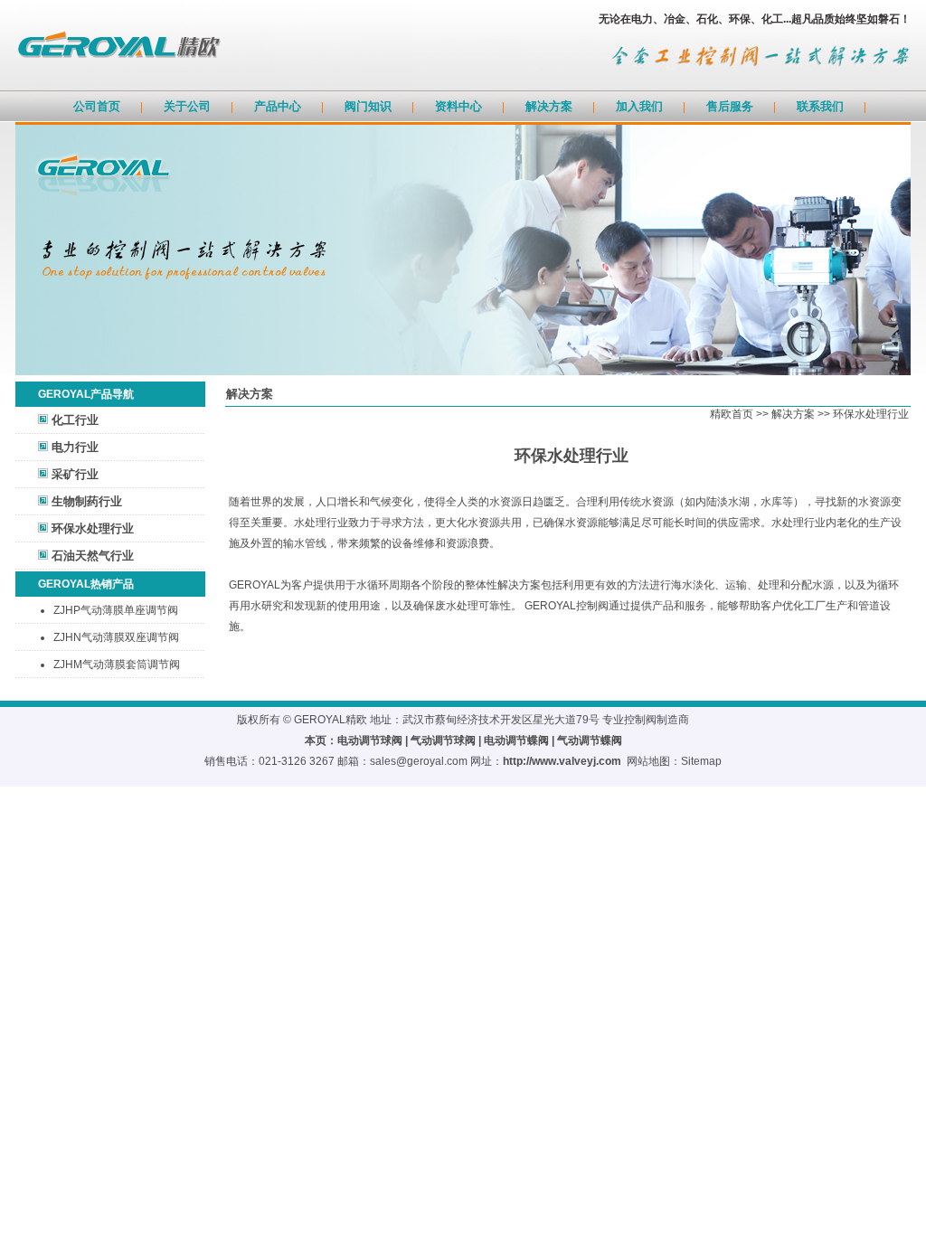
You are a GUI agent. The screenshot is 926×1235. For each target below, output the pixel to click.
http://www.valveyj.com (562, 761)
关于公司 (187, 106)
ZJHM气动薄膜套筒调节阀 (116, 664)
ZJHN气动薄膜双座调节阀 (116, 637)
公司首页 (96, 106)
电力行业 (75, 447)
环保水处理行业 (93, 528)
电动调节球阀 (369, 740)
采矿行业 (75, 474)
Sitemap (701, 761)
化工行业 (75, 420)
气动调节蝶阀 (589, 740)
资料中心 (458, 106)
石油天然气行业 (93, 555)
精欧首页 (731, 414)
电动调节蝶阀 (516, 740)
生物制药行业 (87, 501)
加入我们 (639, 106)
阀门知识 (368, 106)
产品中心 (277, 106)
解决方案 (548, 106)
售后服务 (729, 106)
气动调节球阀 (443, 740)
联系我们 (820, 106)
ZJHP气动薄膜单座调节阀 (115, 610)
